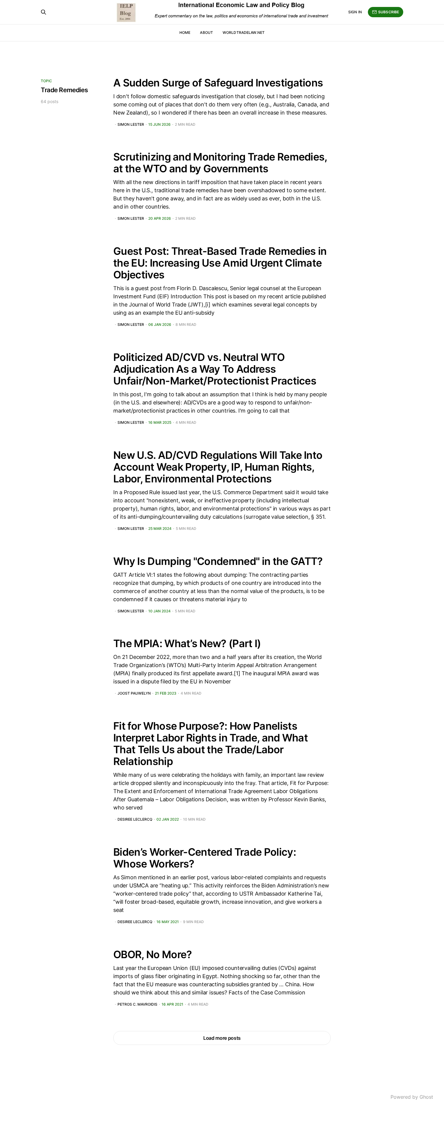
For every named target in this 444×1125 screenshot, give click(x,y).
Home (184, 32)
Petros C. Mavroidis (137, 1004)
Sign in (355, 12)
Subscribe (388, 12)
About (206, 32)
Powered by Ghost (412, 1097)
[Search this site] (43, 12)
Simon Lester (130, 124)
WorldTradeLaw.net (244, 32)
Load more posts (222, 1038)
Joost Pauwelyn (134, 693)
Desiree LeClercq (134, 819)
